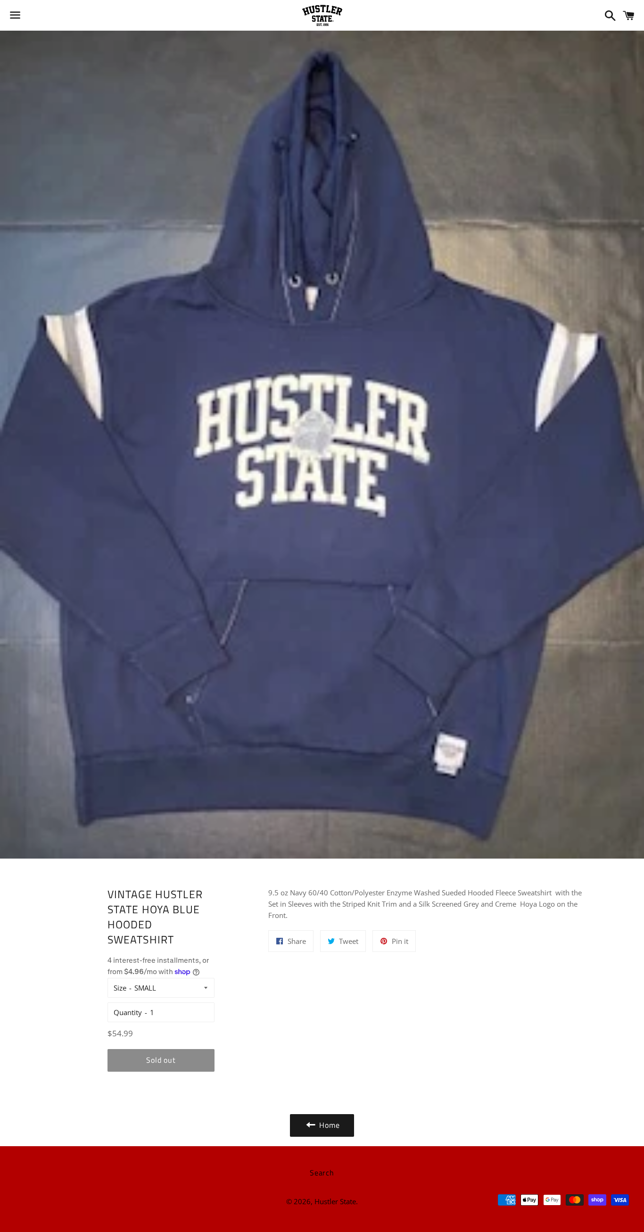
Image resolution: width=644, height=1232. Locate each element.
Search (322, 1172)
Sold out (160, 1060)
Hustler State (335, 1201)
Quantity (128, 1012)
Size (120, 987)
